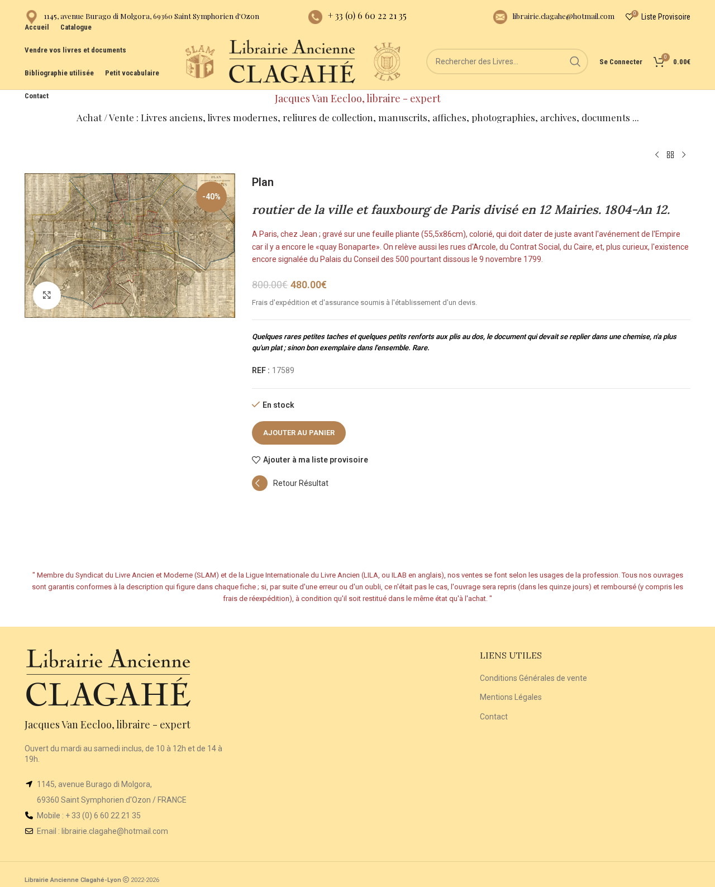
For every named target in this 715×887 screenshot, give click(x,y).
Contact (494, 716)
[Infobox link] (142, 17)
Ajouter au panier (299, 432)
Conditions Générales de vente (533, 678)
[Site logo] (200, 60)
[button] (290, 488)
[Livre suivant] (683, 155)
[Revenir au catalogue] (670, 155)
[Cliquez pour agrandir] (47, 295)
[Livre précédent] (657, 155)
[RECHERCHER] (575, 61)
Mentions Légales (511, 697)
